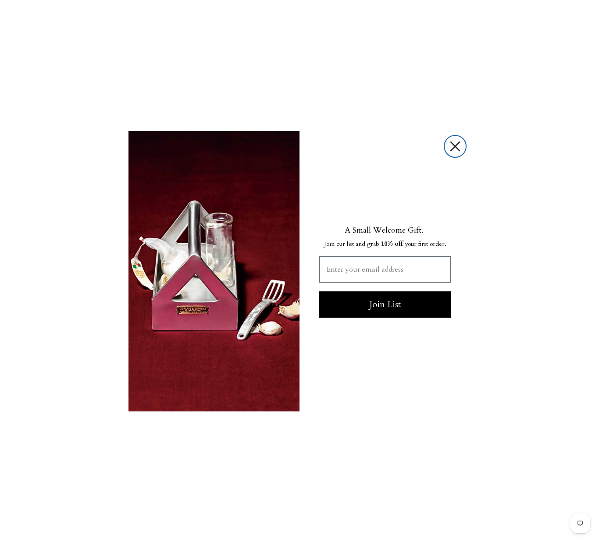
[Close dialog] (455, 146)
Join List (385, 304)
